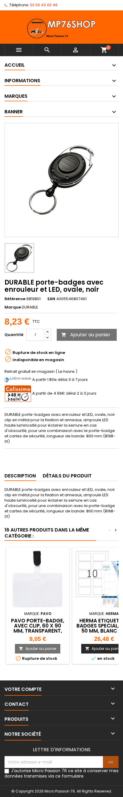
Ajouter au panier (85, 334)
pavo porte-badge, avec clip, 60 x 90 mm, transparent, (37, 625)
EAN (51, 299)
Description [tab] (20, 475)
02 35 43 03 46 (44, 4)
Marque (12, 307)
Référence (14, 299)
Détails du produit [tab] (67, 475)
